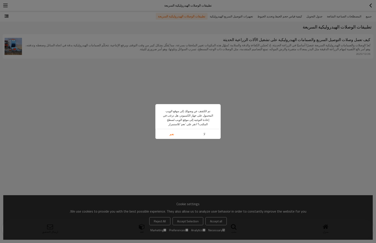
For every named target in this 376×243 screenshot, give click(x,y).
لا (204, 133)
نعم (172, 133)
